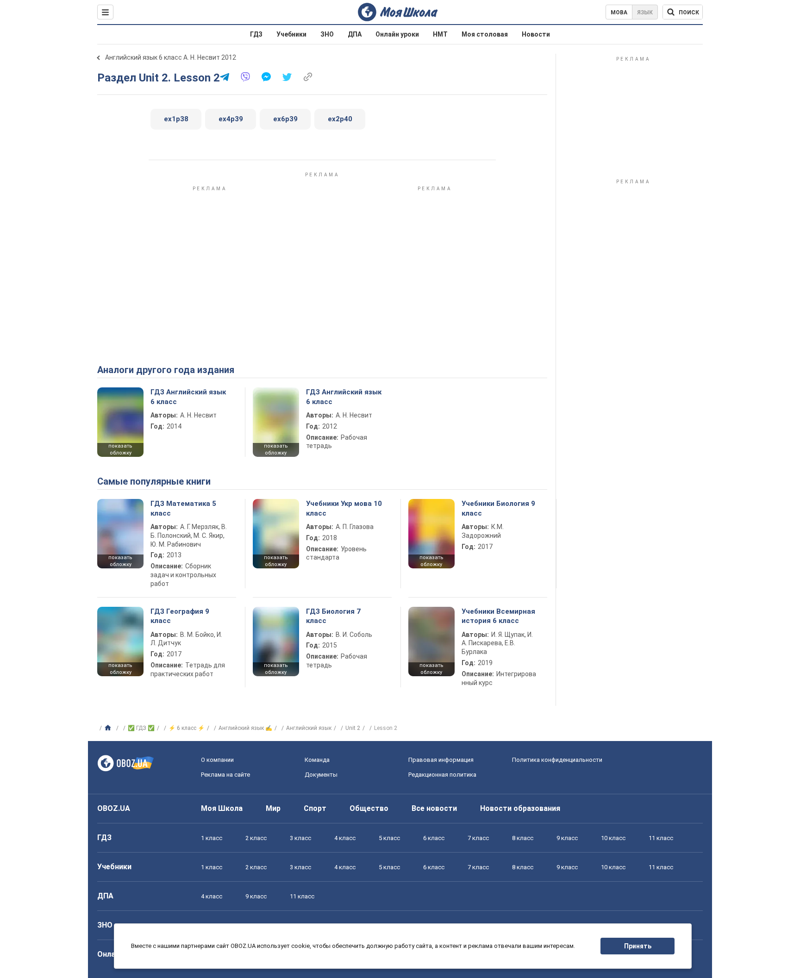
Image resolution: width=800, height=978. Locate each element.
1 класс (211, 838)
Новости (536, 34)
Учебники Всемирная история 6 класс (498, 616)
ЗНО (327, 34)
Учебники (291, 34)
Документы (321, 774)
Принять (637, 946)
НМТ (440, 34)
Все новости (434, 808)
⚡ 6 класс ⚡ (187, 728)
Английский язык (308, 728)
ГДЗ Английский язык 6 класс (188, 396)
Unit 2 (352, 728)
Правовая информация (441, 759)
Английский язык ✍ (245, 728)
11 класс (661, 838)
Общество (369, 808)
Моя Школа (222, 808)
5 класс (389, 838)
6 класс (433, 838)
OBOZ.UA (113, 808)
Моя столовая (485, 34)
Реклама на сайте (225, 774)
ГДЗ (256, 34)
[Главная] (109, 728)
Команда (317, 759)
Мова (619, 12)
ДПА (355, 34)
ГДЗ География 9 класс (179, 616)
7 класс (478, 838)
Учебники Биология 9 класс (498, 508)
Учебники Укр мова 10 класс (344, 508)
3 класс (300, 838)
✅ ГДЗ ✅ (141, 728)
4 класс (345, 838)
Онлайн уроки (397, 34)
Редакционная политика (442, 774)
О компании (217, 759)
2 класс (256, 838)
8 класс (522, 838)
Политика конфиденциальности (557, 759)
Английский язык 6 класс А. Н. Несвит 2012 (170, 57)
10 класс (613, 838)
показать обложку (120, 449)
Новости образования (520, 808)
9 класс (567, 838)
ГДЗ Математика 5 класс (183, 508)
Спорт (315, 808)
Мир (273, 808)
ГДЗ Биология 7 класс (333, 616)
